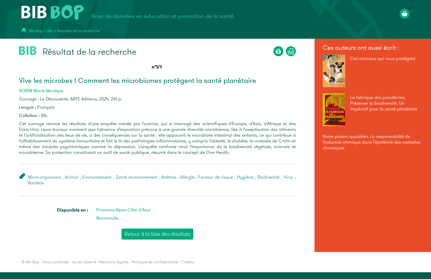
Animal (71, 177)
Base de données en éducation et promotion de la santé (162, 16)
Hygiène (245, 177)
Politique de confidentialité (155, 262)
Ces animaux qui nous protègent (382, 58)
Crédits (187, 262)
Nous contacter (55, 262)
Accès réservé (84, 262)
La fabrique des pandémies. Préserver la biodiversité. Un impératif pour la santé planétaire (383, 103)
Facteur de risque (215, 177)
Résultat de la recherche (78, 31)
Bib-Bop (36, 31)
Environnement (96, 177)
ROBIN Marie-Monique (41, 91)
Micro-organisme (44, 177)
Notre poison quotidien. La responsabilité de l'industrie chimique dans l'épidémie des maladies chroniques (372, 142)
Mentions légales (113, 262)
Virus (288, 177)
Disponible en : (72, 210)
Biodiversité (268, 177)
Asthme (169, 177)
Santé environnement (137, 177)
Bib (50, 31)
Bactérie (36, 183)
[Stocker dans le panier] (278, 51)
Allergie (187, 177)
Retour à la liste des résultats (157, 234)
